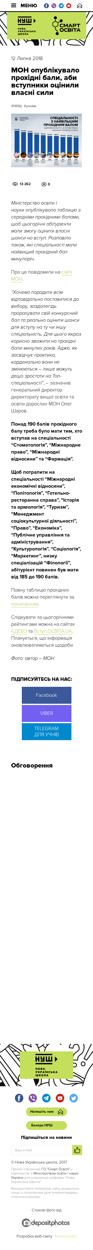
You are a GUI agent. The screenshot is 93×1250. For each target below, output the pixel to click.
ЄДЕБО (19, 631)
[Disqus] (46, 840)
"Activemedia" (65, 1236)
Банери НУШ (42, 1125)
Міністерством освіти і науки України (44, 1175)
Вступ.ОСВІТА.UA (53, 631)
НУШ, (18, 106)
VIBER (46, 713)
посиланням (24, 604)
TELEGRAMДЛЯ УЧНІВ (46, 732)
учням (31, 106)
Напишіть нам (79, 5)
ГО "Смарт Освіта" (55, 1169)
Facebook (46, 695)
